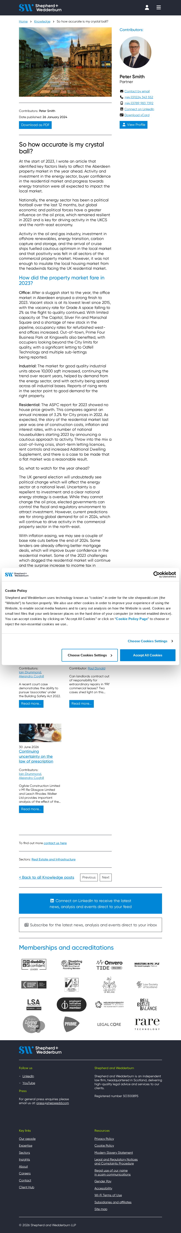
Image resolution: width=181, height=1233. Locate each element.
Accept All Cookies (147, 655)
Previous (89, 877)
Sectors (24, 1152)
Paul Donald (96, 668)
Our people (27, 1138)
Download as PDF (35, 125)
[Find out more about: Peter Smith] (135, 52)
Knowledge (42, 21)
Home (23, 21)
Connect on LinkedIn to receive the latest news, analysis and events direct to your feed (91, 903)
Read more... (31, 704)
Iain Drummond (30, 672)
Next (105, 877)
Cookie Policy (104, 1145)
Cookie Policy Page (132, 618)
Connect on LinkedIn (139, 109)
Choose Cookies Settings (147, 641)
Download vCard (136, 115)
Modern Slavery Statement (113, 1152)
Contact (25, 1180)
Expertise (25, 1145)
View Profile (135, 125)
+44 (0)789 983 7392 (138, 103)
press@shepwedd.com (52, 1103)
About (23, 1166)
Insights (24, 1159)
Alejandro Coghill (31, 676)
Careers (25, 1173)
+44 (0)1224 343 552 (138, 97)
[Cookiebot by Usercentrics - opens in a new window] (156, 574)
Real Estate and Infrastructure (53, 859)
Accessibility (103, 1188)
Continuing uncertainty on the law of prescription (36, 756)
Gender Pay (102, 1181)
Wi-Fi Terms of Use (108, 1195)
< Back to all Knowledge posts (46, 877)
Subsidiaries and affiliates (113, 1202)
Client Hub (26, 1187)
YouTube (29, 1083)
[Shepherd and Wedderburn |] (40, 7)
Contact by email (137, 91)
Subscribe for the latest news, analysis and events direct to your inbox (93, 925)
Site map (100, 1209)
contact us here (55, 843)
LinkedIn (28, 1076)
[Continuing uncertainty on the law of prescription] (40, 733)
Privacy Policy (104, 1138)
